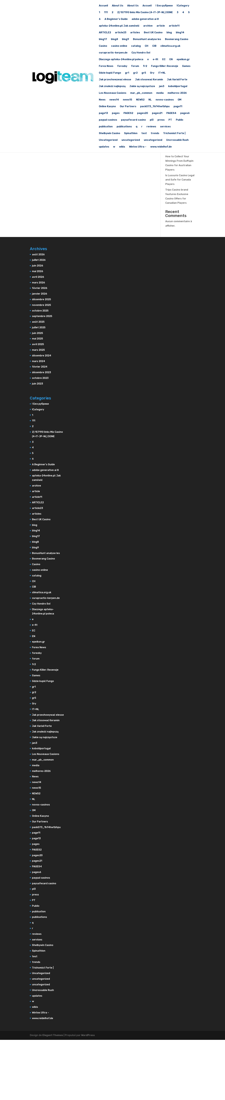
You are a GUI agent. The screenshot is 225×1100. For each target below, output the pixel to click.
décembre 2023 (41, 372)
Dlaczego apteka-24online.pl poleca (121, 59)
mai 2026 (37, 271)
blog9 (125, 39)
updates (104, 147)
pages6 (185, 113)
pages (116, 113)
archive (148, 26)
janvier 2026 (39, 293)
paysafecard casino (133, 120)
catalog (136, 46)
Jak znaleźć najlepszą (112, 86)
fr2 (145, 66)
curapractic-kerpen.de (113, 53)
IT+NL (162, 73)
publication (106, 127)
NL (150, 100)
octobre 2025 (40, 310)
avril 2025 (38, 344)
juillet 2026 (39, 260)
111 (106, 12)
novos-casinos (165, 100)
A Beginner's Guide (116, 19)
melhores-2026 (177, 93)
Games (186, 66)
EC (163, 59)
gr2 (135, 73)
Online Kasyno (107, 106)
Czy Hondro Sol (140, 53)
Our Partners (128, 106)
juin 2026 (37, 265)
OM (179, 100)
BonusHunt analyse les (147, 39)
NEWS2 (140, 100)
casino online (119, 46)
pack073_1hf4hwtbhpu (155, 106)
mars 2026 (38, 282)
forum (135, 66)
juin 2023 (37, 383)
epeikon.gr (183, 59)
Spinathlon (130, 133)
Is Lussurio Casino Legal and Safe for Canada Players (179, 180)
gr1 (127, 73)
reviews (151, 127)
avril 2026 (38, 276)
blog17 (103, 39)
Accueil (103, 6)
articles (135, 32)
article (161, 26)
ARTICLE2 (105, 32)
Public (179, 120)
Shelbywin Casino (109, 133)
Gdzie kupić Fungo (110, 73)
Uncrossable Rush (177, 140)
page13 (103, 113)
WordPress (88, 1035)
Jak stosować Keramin (149, 79)
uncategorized (131, 140)
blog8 (114, 39)
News (102, 100)
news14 (114, 100)
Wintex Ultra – (137, 147)
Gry (152, 73)
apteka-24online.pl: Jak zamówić (119, 26)
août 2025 (38, 321)
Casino (103, 46)
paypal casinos (108, 120)
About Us (117, 6)
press (161, 120)
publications (124, 127)
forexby (122, 66)
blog (169, 32)
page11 (178, 106)
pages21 (157, 113)
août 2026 (38, 254)
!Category (183, 6)
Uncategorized (108, 140)
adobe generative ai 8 (145, 19)
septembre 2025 (42, 316)
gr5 (144, 73)
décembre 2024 (41, 355)
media (160, 93)
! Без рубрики (164, 6)
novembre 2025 (41, 305)
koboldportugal (177, 86)
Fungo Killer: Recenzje (164, 66)
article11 (174, 26)
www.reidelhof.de (161, 147)
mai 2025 (37, 338)
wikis (122, 147)
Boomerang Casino (176, 39)
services (165, 127)
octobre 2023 (40, 378)
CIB (154, 46)
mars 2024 (38, 361)
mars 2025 (38, 349)
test (144, 133)
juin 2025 (37, 333)
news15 (127, 100)
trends (155, 133)
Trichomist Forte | (174, 133)
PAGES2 (128, 113)
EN (171, 59)
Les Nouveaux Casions (112, 93)
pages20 (142, 113)
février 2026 (39, 288)
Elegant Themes (52, 1035)
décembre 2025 (41, 299)
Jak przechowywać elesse (115, 79)
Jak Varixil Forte (177, 79)
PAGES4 (171, 113)
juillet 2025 (38, 327)
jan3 (161, 86)
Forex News (106, 66)
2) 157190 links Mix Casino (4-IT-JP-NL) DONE (145, 12)
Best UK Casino (153, 32)
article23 (120, 32)
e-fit (155, 59)
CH (146, 46)
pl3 (152, 120)
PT (170, 120)
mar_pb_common (141, 93)
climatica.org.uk (170, 46)
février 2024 (39, 366)
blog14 (180, 32)
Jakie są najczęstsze (142, 86)
